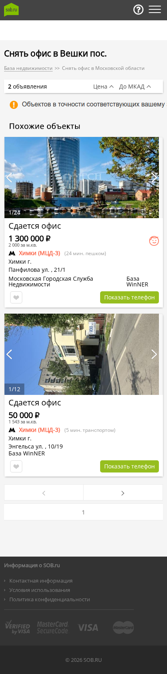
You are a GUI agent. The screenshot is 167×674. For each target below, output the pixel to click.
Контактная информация (41, 580)
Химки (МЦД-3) (39, 253)
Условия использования (39, 590)
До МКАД (132, 86)
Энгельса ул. (26, 446)
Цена (100, 86)
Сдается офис (35, 225)
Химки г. (20, 261)
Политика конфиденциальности (49, 599)
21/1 (60, 269)
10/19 (55, 446)
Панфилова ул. (29, 269)
